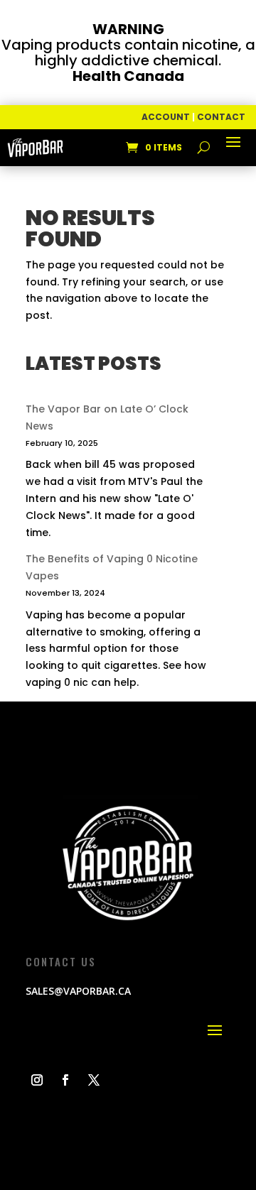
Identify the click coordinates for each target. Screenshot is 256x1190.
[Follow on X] (93, 1080)
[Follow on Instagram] (37, 1080)
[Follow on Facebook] (65, 1080)
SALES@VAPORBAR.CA (78, 991)
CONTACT (221, 117)
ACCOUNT (166, 117)
